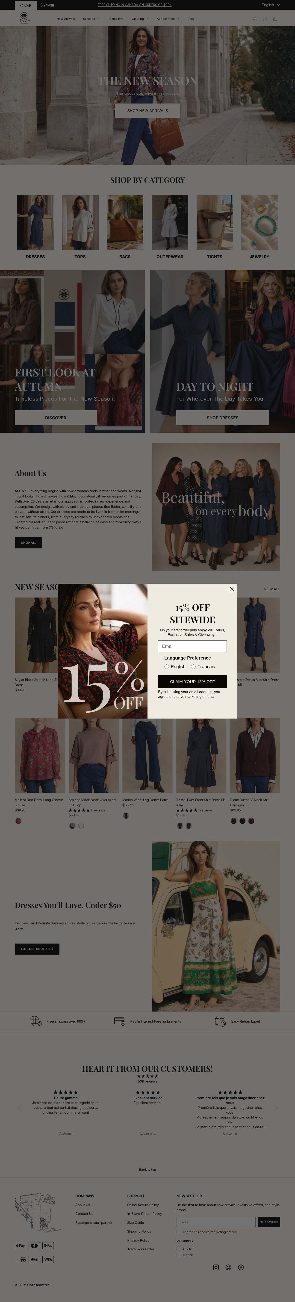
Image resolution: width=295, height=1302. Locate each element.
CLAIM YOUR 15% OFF (192, 681)
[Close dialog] (231, 588)
